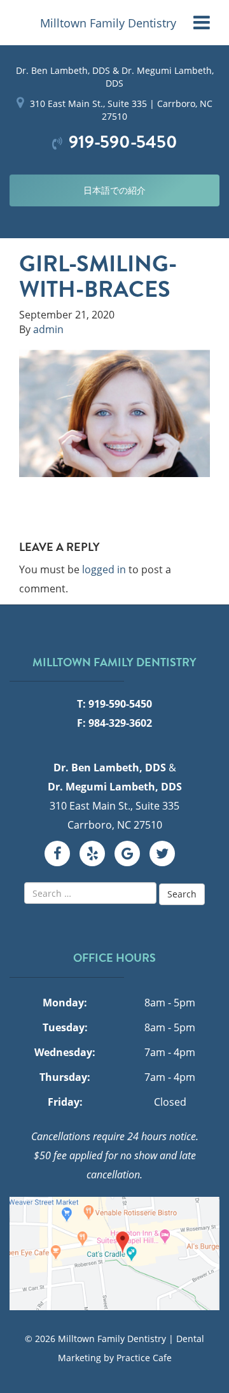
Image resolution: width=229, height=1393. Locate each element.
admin (48, 329)
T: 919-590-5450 (114, 704)
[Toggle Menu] (202, 22)
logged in (104, 569)
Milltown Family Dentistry (108, 23)
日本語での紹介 (114, 190)
